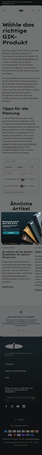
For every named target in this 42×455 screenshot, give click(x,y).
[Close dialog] (40, 213)
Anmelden (11, 232)
